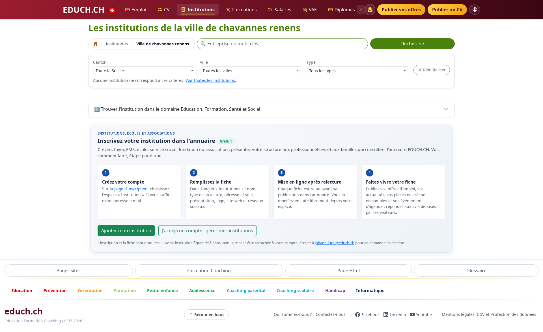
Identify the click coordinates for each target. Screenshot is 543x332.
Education (21, 290)
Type (311, 62)
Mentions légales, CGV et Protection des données (489, 314)
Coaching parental (246, 290)
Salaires (283, 10)
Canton (100, 62)
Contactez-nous (331, 314)
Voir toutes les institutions (210, 80)
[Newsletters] (370, 9)
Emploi (139, 10)
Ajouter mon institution (126, 230)
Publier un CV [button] (447, 10)
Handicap (335, 290)
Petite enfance (162, 290)
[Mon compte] (474, 9)
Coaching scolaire (295, 290)
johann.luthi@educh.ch (334, 242)
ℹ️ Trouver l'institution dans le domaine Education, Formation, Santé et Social (177, 109)
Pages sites (69, 270)
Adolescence (202, 290)
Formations (244, 10)
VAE (313, 10)
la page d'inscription (129, 188)
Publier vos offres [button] (401, 10)
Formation (125, 290)
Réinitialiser (434, 70)
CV (167, 10)
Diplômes (345, 10)
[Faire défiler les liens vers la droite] (361, 9)
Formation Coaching (209, 270)
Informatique (370, 290)
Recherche (412, 44)
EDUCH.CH (90, 9)
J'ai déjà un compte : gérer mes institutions (207, 230)
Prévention (55, 290)
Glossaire (476, 270)
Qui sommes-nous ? (293, 314)
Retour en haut (209, 314)
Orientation (90, 290)
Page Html (348, 270)
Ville (204, 62)
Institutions (201, 10)
